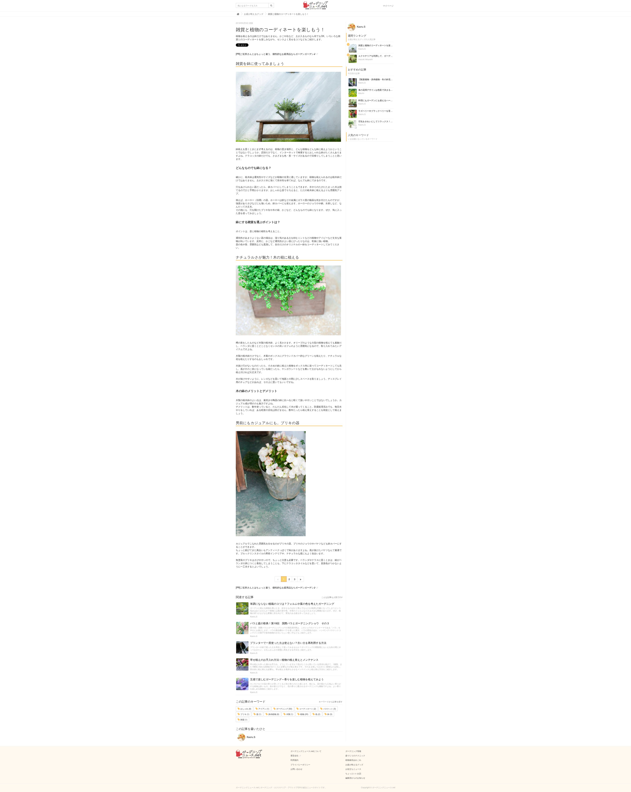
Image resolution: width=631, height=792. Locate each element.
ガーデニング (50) (284, 708)
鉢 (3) (329, 714)
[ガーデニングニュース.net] (315, 6)
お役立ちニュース (353, 769)
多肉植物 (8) (273, 714)
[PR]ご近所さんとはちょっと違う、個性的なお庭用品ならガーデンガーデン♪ (275, 54)
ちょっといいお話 (353, 773)
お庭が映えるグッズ (354, 764)
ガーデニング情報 (353, 751)
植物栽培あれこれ (353, 759)
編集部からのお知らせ (355, 777)
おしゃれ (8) (245, 708)
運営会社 (294, 755)
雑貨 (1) (243, 719)
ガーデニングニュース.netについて (306, 751)
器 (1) (258, 714)
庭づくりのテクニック (355, 755)
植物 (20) (304, 714)
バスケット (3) (329, 708)
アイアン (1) (263, 708)
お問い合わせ (296, 769)
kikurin (361, 93)
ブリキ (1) (244, 714)
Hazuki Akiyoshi (365, 59)
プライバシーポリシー (300, 764)
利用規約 (294, 759)
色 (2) (317, 714)
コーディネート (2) (307, 708)
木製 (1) (289, 714)
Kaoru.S (253, 616)
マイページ (388, 5)
